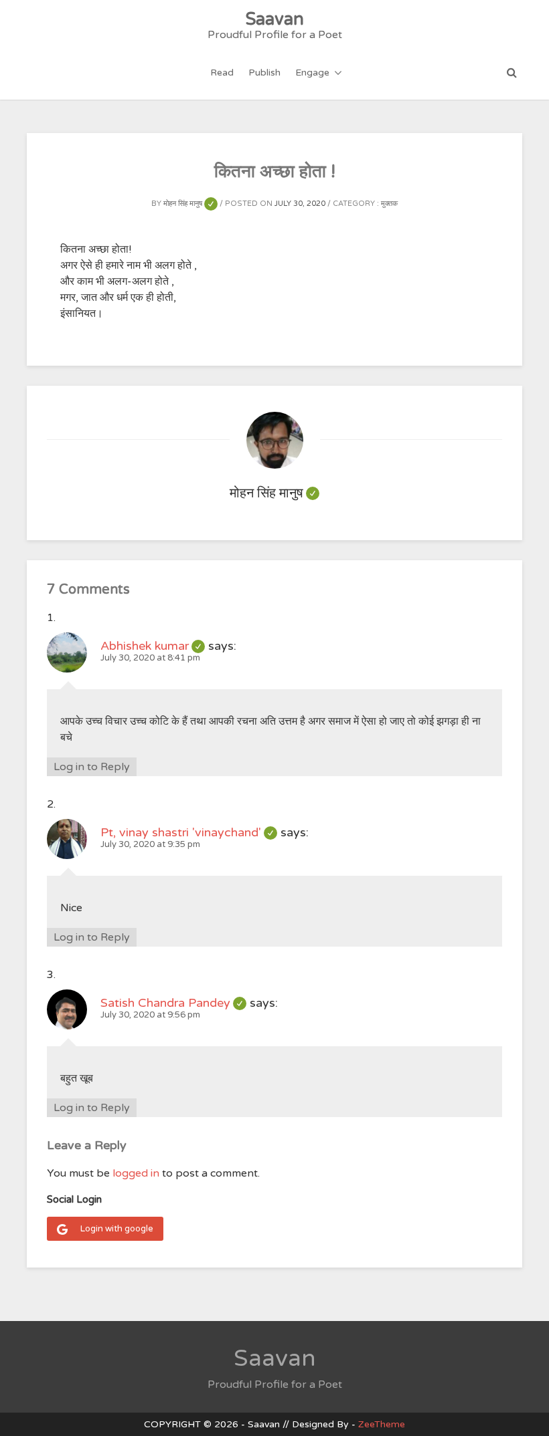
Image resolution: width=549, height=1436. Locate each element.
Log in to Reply (92, 766)
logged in (135, 1173)
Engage (312, 72)
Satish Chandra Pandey (173, 1002)
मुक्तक (389, 203)
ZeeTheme (381, 1424)
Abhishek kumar (152, 645)
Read (222, 72)
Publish (264, 72)
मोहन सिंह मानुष (190, 203)
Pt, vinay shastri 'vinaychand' (188, 832)
